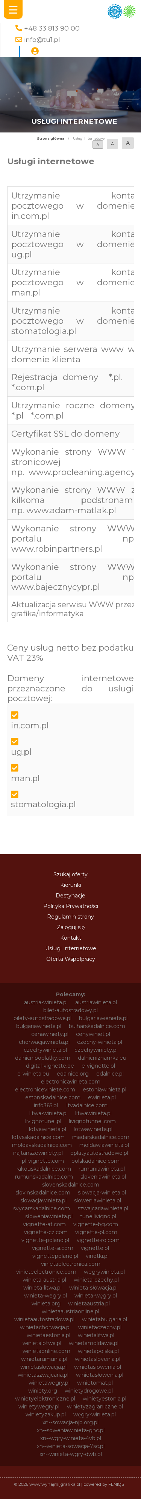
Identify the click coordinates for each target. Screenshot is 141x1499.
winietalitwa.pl (96, 1335)
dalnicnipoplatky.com (42, 1057)
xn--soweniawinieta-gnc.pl (71, 1430)
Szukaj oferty (70, 874)
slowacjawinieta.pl (43, 1200)
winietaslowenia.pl (97, 1367)
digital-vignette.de (50, 1065)
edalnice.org (73, 1073)
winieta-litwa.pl (42, 1287)
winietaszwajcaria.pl (43, 1374)
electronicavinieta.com (70, 1081)
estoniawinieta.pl (104, 1089)
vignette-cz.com (46, 1232)
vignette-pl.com (96, 1232)
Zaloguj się (71, 927)
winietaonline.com (46, 1351)
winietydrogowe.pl (89, 1390)
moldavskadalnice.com (42, 1145)
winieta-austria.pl (44, 1279)
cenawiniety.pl (49, 1034)
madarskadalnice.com (100, 1137)
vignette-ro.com (98, 1240)
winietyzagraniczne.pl (95, 1406)
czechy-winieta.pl (99, 1042)
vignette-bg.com (95, 1224)
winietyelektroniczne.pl (45, 1398)
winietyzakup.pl (46, 1414)
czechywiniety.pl (96, 1050)
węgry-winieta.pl (94, 1414)
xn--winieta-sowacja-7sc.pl (71, 1446)
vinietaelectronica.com (70, 1263)
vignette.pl (95, 1248)
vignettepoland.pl (55, 1256)
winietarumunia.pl (44, 1359)
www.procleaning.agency (82, 472)
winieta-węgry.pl (95, 1295)
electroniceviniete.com (45, 1089)
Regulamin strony (70, 916)
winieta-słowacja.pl (93, 1287)
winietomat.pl (95, 1382)
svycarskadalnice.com (41, 1208)
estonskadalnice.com (52, 1097)
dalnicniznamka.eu (102, 1057)
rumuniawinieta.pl (102, 1168)
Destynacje (70, 895)
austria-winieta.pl (46, 1002)
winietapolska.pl (98, 1351)
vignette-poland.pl (45, 1240)
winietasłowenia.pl (99, 1374)
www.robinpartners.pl (56, 548)
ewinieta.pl (102, 1097)
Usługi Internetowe (70, 948)
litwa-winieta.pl (48, 1113)
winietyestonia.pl (104, 1398)
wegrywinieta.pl (104, 1271)
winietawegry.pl (49, 1382)
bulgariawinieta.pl (38, 1026)
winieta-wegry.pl (45, 1295)
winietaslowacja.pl (43, 1367)
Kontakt (70, 937)
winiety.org (42, 1390)
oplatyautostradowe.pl (99, 1153)
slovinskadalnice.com (42, 1192)
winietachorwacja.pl (45, 1327)
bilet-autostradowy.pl (70, 1010)
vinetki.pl (97, 1256)
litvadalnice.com (86, 1105)
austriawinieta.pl (96, 1002)
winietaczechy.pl (99, 1327)
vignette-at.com (44, 1224)
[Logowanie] (35, 51)
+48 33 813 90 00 (52, 28)
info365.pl (46, 1105)
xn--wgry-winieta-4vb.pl (70, 1438)
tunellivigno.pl (98, 1216)
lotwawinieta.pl (93, 1129)
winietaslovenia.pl (97, 1359)
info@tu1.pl (42, 39)
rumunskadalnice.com (44, 1176)
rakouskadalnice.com (44, 1168)
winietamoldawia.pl (93, 1343)
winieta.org (46, 1303)
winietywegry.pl (38, 1406)
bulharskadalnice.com (97, 1026)
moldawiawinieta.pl (104, 1145)
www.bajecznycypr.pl (55, 587)
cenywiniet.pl (93, 1034)
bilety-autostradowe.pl (42, 1018)
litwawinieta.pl (93, 1113)
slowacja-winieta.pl (102, 1192)
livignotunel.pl (43, 1121)
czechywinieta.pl (45, 1050)
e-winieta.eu (33, 1073)
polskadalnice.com (95, 1160)
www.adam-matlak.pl (71, 510)
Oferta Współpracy (70, 959)
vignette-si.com (52, 1248)
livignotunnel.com (92, 1121)
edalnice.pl (110, 1073)
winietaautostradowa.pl (44, 1319)
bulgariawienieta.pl (103, 1018)
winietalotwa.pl (42, 1343)
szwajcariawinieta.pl (102, 1208)
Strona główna (50, 138)
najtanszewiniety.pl (38, 1153)
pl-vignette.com (43, 1160)
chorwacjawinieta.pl (44, 1042)
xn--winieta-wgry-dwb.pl (70, 1454)
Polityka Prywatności (70, 906)
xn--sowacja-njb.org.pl (70, 1422)
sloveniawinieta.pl (103, 1176)
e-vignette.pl (98, 1065)
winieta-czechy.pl (96, 1279)
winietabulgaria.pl (104, 1319)
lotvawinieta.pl (47, 1129)
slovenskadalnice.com (70, 1184)
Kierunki (70, 885)
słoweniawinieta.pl (49, 1216)
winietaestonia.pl (48, 1335)
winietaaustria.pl (89, 1303)
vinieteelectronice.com (46, 1271)
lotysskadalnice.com (38, 1137)
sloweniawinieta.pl (97, 1200)
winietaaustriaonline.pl (70, 1311)
